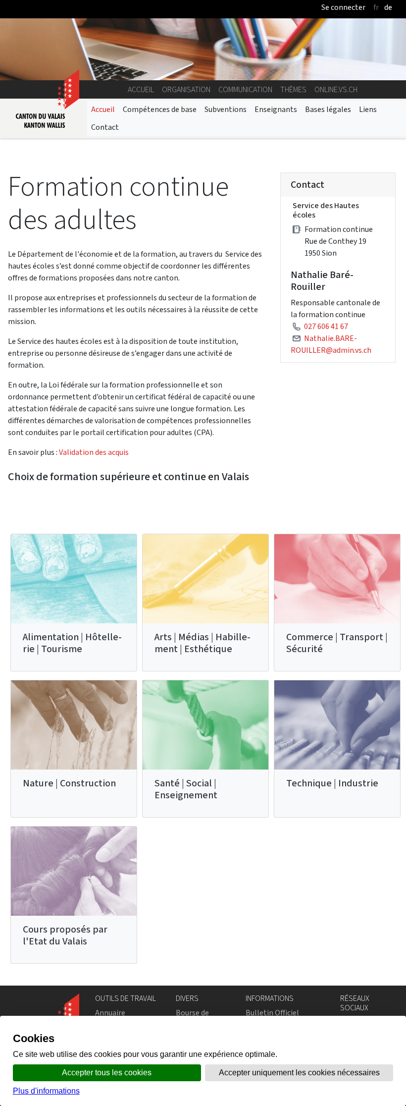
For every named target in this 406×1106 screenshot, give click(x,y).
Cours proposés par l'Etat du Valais (65, 935)
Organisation (186, 89)
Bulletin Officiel (272, 1012)
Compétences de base (160, 109)
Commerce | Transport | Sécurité (337, 643)
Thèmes (293, 89)
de (388, 7)
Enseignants (275, 109)
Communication (245, 89)
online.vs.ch (335, 89)
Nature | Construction (69, 783)
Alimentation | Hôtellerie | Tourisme (72, 643)
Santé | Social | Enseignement (185, 789)
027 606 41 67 (326, 326)
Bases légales (328, 109)
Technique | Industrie (332, 783)
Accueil (141, 89)
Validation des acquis (94, 452)
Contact (105, 127)
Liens (368, 109)
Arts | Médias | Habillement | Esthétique (202, 643)
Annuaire (110, 1012)
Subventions (225, 109)
